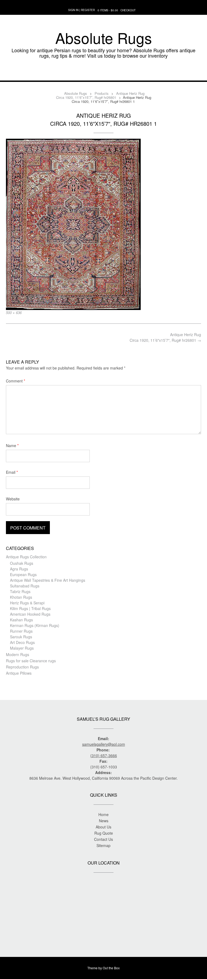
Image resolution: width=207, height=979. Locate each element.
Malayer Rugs (22, 648)
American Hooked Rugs (30, 614)
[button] (103, 72)
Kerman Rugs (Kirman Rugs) (34, 625)
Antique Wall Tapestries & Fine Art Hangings (47, 580)
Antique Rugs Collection (26, 556)
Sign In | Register (81, 10)
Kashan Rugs (21, 619)
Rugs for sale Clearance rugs (31, 660)
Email (12, 472)
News (103, 820)
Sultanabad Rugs (24, 585)
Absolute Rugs (103, 37)
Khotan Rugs (21, 597)
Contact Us (103, 839)
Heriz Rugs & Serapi (27, 602)
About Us (103, 827)
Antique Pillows (19, 673)
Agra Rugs (19, 569)
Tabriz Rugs (20, 591)
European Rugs (23, 574)
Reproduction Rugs (22, 667)
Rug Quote (103, 833)
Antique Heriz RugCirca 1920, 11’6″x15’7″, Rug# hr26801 (165, 337)
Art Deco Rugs (22, 642)
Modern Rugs (17, 654)
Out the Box (111, 968)
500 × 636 (14, 312)
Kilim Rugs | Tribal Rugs (30, 608)
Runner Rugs (21, 631)
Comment (15, 381)
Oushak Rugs (21, 563)
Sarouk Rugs (21, 636)
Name (12, 445)
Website (13, 498)
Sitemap (103, 845)
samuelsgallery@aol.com (103, 744)
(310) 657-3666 (103, 755)
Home (103, 814)
